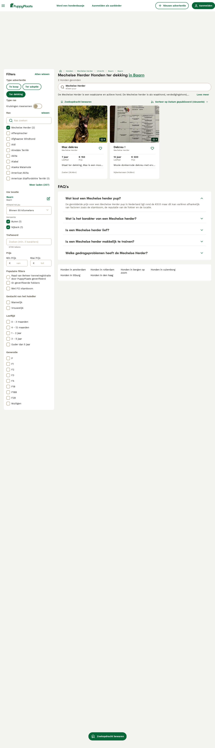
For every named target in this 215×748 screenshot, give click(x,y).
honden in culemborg (163, 269)
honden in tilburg (70, 275)
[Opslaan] (100, 148)
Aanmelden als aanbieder (107, 5)
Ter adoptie (32, 86)
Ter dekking (16, 94)
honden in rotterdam (102, 269)
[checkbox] (8, 127)
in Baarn (136, 75)
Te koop (13, 86)
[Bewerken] (48, 198)
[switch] (37, 106)
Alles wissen (42, 74)
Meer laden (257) (39, 184)
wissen (45, 112)
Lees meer (203, 94)
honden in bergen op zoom (133, 271)
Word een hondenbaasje (70, 5)
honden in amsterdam (73, 269)
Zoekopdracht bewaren (78, 101)
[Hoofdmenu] (3, 6)
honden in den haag (102, 275)
